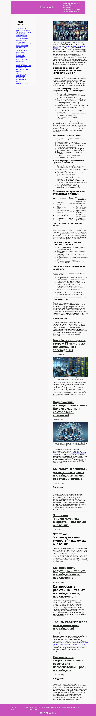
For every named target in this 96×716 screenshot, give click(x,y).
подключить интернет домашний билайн (69, 47)
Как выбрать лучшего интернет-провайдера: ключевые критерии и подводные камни (72, 7)
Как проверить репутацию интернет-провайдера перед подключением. (22, 78)
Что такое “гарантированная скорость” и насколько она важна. (23, 67)
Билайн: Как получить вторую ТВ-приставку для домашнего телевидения (23, 32)
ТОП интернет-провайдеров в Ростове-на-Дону (70, 643)
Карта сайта (13, 708)
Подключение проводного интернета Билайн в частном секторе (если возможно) (23, 43)
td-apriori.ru (48, 7)
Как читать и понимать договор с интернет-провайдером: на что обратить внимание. (23, 55)
